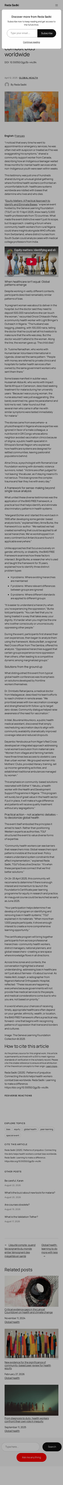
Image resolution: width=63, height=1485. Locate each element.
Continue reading (31, 42)
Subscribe (46, 33)
